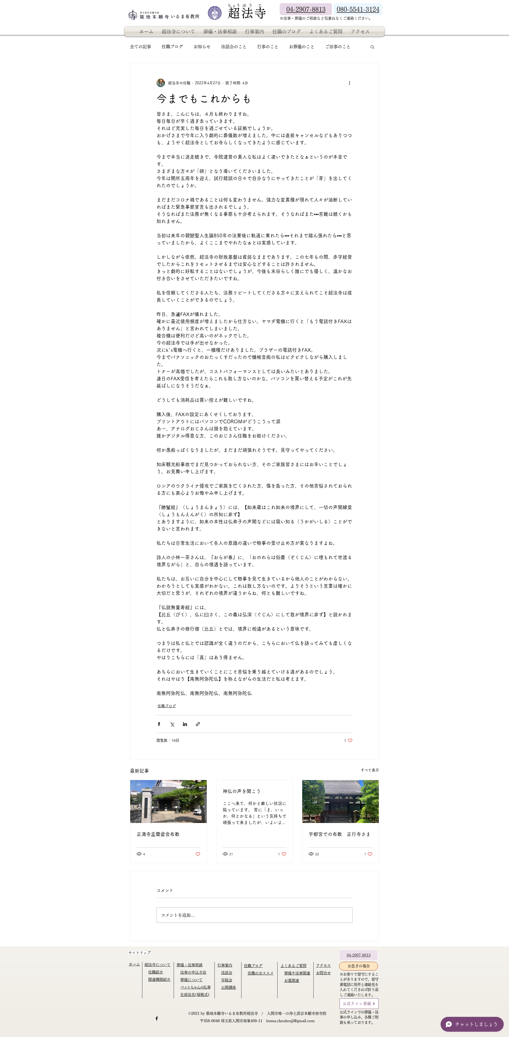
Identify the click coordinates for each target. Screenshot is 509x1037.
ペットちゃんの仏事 (195, 987)
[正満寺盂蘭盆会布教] (168, 801)
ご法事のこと (337, 46)
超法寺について (157, 965)
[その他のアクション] (349, 83)
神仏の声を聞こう (242, 791)
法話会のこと (234, 46)
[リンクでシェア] (197, 724)
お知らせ (202, 46)
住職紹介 (155, 972)
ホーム (134, 964)
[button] (372, 46)
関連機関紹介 (159, 979)
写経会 (226, 980)
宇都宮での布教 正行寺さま (340, 834)
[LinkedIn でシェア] (184, 724)
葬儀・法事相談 (190, 965)
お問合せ (323, 973)
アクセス (323, 965)
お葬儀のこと (301, 46)
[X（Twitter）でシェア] (171, 724)
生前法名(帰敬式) (194, 994)
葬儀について (191, 980)
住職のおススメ (261, 973)
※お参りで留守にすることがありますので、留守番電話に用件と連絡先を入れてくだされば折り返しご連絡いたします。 (359, 984)
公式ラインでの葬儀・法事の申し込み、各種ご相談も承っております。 (359, 1017)
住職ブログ (172, 46)
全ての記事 (140, 46)
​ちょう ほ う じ (244, 5)
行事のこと (267, 46)
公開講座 (228, 987)
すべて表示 (370, 770)
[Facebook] (156, 1018)
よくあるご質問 (293, 966)
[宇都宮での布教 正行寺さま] (340, 801)
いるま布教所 (186, 16)
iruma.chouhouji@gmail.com (290, 1021)
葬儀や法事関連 (297, 973)
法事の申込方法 (193, 972)
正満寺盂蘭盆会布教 (158, 834)
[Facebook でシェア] (158, 724)
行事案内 (224, 965)
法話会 (226, 972)
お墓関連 (291, 980)
